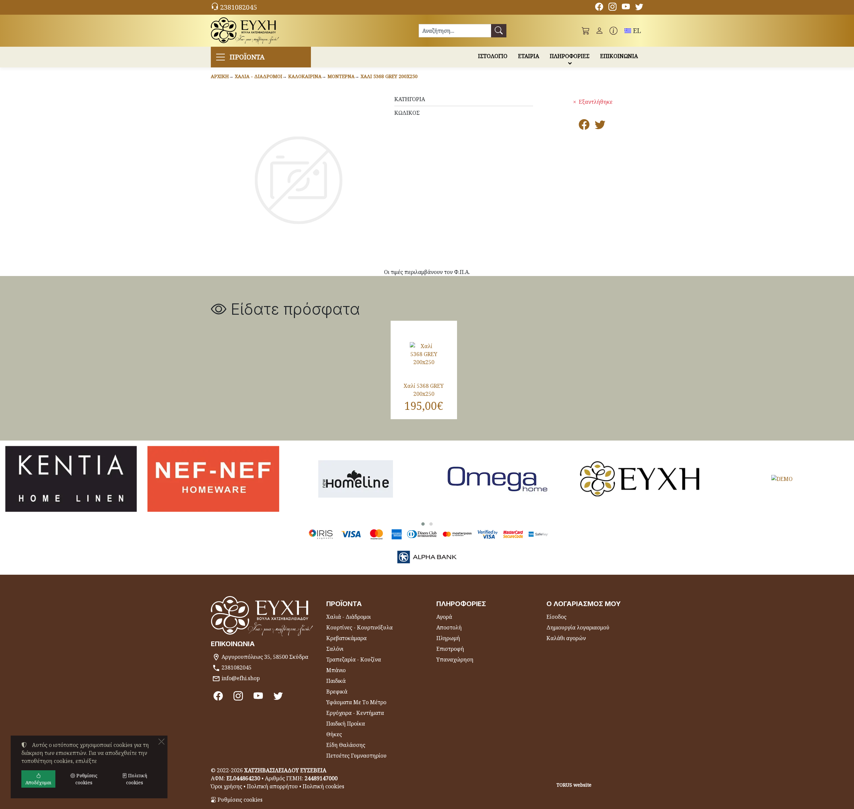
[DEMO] (782, 479)
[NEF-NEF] (213, 479)
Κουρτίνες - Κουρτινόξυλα (359, 627)
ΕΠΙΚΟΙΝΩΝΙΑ (619, 56)
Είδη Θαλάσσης (345, 745)
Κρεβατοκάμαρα (346, 638)
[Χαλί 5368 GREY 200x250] (424, 354)
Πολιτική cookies (323, 786)
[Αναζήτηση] (498, 30)
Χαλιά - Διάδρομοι (258, 76)
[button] (585, 31)
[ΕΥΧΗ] (640, 479)
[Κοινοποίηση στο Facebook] (584, 126)
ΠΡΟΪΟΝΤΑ (247, 56)
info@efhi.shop (241, 678)
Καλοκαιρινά (305, 76)
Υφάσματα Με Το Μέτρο (356, 702)
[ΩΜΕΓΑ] (497, 479)
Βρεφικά (336, 691)
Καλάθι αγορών (566, 638)
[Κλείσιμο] (161, 742)
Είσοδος (556, 616)
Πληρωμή (448, 638)
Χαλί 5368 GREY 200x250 (389, 76)
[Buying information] (613, 30)
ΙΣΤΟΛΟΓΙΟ (492, 56)
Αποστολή (449, 627)
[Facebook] (599, 7)
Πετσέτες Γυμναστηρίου (356, 755)
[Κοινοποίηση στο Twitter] (600, 126)
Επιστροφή (450, 648)
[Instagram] (612, 7)
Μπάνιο (336, 670)
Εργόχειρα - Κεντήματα (355, 713)
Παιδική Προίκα (345, 723)
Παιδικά (336, 681)
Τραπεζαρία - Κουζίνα (353, 659)
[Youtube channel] (626, 7)
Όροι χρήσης (226, 786)
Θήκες (334, 734)
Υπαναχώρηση (454, 659)
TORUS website (573, 785)
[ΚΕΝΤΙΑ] (71, 479)
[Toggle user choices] (599, 30)
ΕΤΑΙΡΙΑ (528, 56)
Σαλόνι (334, 648)
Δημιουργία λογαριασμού (577, 627)
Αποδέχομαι (38, 782)
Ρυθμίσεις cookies (239, 799)
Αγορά (444, 616)
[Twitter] (639, 7)
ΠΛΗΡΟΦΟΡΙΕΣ (569, 56)
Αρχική (220, 76)
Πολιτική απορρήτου (272, 786)
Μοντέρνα (341, 76)
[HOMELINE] (355, 479)
